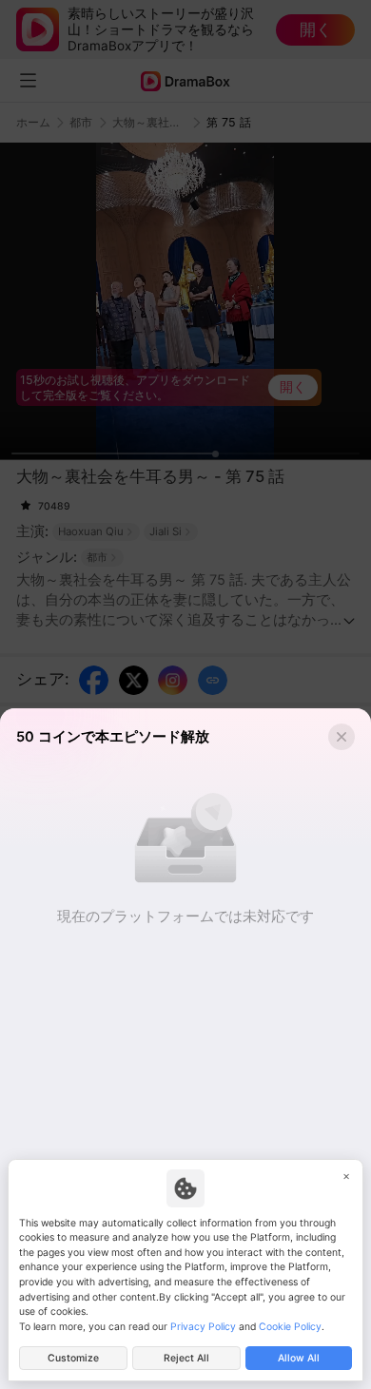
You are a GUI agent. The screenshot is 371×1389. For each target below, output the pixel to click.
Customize (73, 1358)
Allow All (299, 1358)
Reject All (186, 1358)
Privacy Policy (203, 1327)
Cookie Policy (290, 1327)
